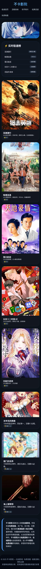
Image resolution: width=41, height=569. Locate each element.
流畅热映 (15, 9)
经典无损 (35, 9)
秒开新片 (25, 9)
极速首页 (5, 9)
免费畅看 (5, 15)
